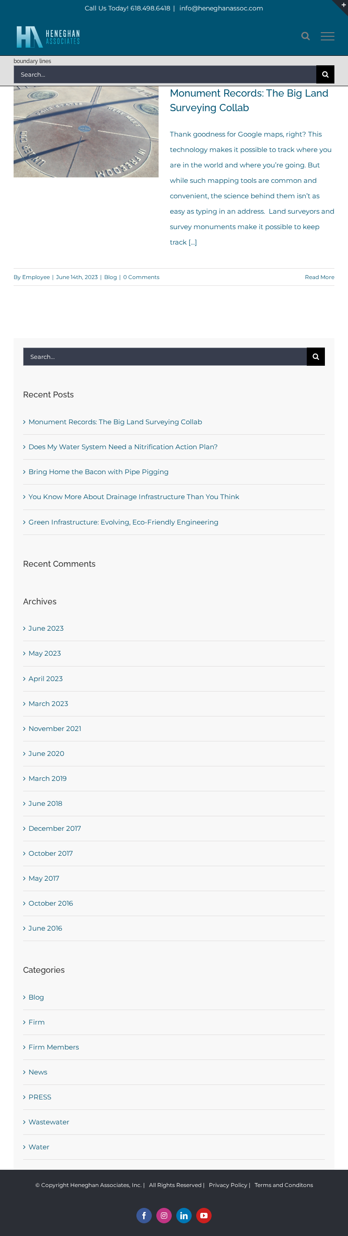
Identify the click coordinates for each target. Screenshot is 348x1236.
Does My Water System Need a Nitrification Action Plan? (123, 446)
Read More (319, 277)
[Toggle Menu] (327, 36)
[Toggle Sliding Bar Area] (340, 8)
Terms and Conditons (284, 1185)
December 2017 (55, 828)
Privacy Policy (228, 1185)
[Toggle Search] (305, 35)
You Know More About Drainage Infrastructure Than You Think (134, 496)
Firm (37, 1022)
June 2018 (46, 803)
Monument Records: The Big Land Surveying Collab (115, 421)
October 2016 (51, 903)
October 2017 (51, 853)
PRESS (40, 1097)
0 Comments (141, 277)
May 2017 (44, 878)
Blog (110, 277)
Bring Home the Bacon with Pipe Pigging (99, 471)
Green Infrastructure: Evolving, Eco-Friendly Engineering (123, 522)
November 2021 (55, 728)
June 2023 (46, 628)
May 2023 (45, 653)
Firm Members (54, 1047)
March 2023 (48, 703)
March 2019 (48, 778)
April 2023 (46, 678)
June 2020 (46, 753)
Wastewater (49, 1122)
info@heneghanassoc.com (220, 8)
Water (39, 1147)
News (38, 1072)
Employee (36, 277)
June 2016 (45, 928)
